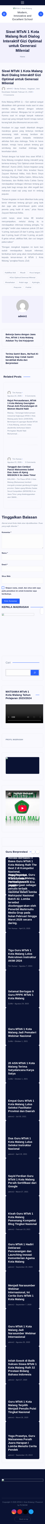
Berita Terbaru (20, 89)
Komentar (6, 532)
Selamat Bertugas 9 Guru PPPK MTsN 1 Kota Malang (21, 995)
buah (23, 273)
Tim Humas (17, 393)
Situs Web (6, 576)
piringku (36, 282)
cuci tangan (35, 273)
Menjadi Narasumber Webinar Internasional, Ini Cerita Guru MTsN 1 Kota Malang (21, 1292)
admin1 (10, 89)
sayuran (18, 287)
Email (5, 565)
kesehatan (10, 282)
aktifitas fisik (11, 273)
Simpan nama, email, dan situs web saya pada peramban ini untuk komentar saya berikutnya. (21, 591)
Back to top (23, 1519)
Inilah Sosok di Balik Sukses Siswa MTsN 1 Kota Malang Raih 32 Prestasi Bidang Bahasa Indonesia (22, 1367)
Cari (8, 662)
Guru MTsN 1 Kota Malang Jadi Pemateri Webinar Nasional (22, 1032)
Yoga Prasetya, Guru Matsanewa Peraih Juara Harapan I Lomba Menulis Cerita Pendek (22, 1442)
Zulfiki (10, 1004)
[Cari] (35, 672)
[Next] (37, 852)
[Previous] (33, 852)
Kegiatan (31, 89)
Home (22, 57)
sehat (29, 287)
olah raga (24, 282)
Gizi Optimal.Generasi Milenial (23, 277)
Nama (5, 553)
